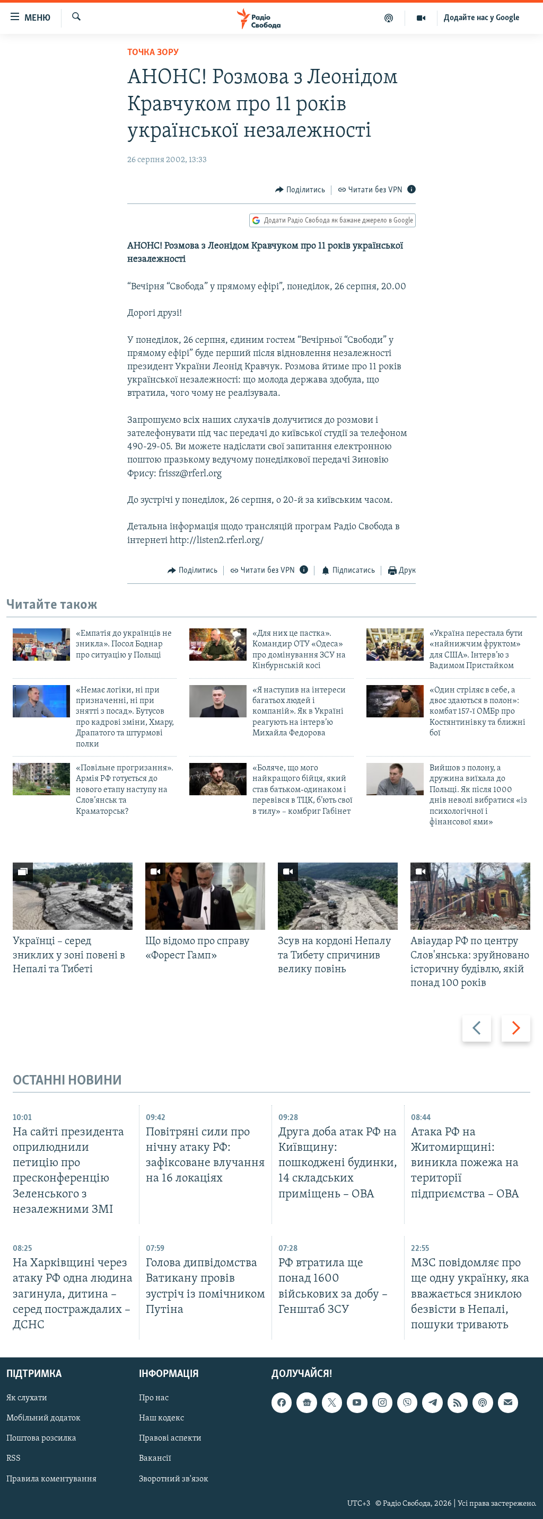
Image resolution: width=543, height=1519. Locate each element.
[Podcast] (482, 1402)
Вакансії (155, 1458)
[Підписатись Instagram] (382, 1402)
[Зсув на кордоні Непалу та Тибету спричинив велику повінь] (338, 896)
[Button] (300, 190)
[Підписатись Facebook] (282, 1402)
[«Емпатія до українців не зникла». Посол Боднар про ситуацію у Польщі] (41, 644)
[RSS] (458, 1402)
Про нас (154, 1398)
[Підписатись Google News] (306, 1402)
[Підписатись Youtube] (357, 1402)
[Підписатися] (508, 1402)
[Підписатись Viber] (407, 1402)
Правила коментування (51, 1479)
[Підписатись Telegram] (432, 1402)
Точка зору (153, 53)
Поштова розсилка (41, 1438)
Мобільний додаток (43, 1418)
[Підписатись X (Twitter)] (332, 1402)
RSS (13, 1458)
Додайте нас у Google (482, 18)
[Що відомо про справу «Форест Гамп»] (205, 896)
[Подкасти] (389, 18)
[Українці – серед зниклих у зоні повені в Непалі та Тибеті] (73, 896)
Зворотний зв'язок (173, 1479)
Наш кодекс (161, 1418)
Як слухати (26, 1398)
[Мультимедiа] (421, 18)
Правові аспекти (170, 1438)
